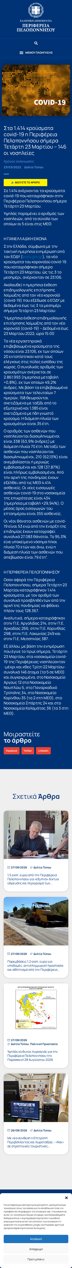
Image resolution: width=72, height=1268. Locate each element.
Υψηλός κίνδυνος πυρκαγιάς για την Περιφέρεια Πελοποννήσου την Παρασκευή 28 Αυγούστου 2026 (32, 1055)
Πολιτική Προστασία (44, 1044)
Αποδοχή (36, 1239)
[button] (66, 1198)
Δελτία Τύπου (33, 167)
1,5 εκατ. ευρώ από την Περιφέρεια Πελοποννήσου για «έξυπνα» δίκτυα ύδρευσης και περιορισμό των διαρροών (33, 881)
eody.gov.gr (32, 256)
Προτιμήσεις (36, 1259)
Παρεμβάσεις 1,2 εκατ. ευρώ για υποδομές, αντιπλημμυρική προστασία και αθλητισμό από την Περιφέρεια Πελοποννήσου (35, 967)
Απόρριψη (36, 1249)
